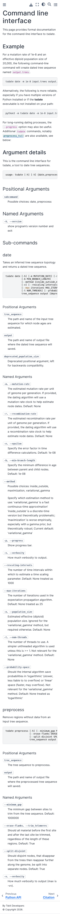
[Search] (49, 4)
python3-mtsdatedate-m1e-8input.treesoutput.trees (31, 113)
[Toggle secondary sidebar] (55, 4)
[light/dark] (43, 4)
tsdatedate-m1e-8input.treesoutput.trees (31, 81)
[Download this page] (31, 4)
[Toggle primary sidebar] (4, 4)
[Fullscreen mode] (37, 4)
